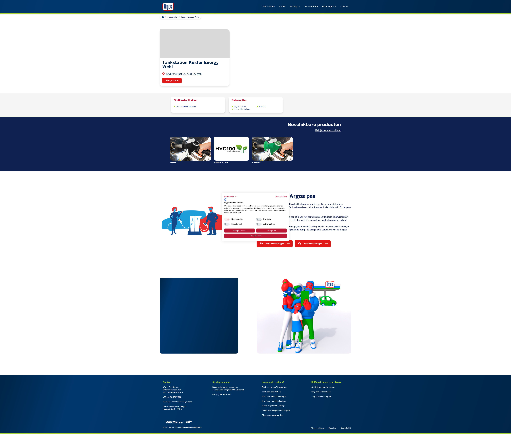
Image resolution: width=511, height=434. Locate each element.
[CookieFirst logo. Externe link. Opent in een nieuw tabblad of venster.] (225, 199)
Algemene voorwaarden (272, 415)
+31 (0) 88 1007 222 (172, 397)
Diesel (173, 162)
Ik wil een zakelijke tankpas (274, 396)
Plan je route (172, 80)
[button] (230, 196)
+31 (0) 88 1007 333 (221, 394)
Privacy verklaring (317, 428)
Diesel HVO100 (221, 162)
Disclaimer (333, 428)
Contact (345, 6)
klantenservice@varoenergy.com (177, 402)
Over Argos (328, 6)
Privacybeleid (281, 197)
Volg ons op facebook (321, 392)
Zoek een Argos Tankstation (274, 387)
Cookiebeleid (346, 428)
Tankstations (268, 6)
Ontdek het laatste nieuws (323, 387)
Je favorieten (311, 6)
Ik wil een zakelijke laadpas (274, 401)
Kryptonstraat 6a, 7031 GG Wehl (184, 73)
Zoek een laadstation (271, 392)
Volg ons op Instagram (321, 396)
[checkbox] (227, 219)
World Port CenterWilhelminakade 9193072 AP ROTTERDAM (173, 390)
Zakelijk (294, 6)
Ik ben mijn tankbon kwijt (273, 406)
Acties (282, 6)
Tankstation (172, 17)
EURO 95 (256, 162)
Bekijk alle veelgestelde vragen (276, 410)
